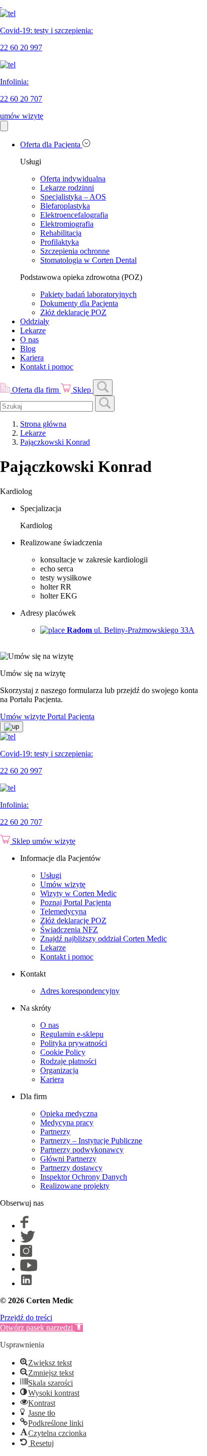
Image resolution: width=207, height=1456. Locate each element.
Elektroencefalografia (74, 215)
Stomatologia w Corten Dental (88, 260)
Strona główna (43, 424)
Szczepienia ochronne (75, 251)
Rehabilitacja (60, 233)
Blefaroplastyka (65, 206)
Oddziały (34, 321)
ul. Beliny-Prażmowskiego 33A (130, 630)
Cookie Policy (62, 1052)
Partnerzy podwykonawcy (82, 1149)
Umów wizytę (62, 884)
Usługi (50, 875)
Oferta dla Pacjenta (51, 144)
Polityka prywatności (73, 1043)
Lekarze (33, 330)
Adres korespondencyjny (80, 991)
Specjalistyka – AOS (73, 196)
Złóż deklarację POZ (73, 312)
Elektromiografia (66, 224)
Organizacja (59, 1070)
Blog (28, 348)
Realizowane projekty (75, 1186)
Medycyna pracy (66, 1122)
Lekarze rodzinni (67, 187)
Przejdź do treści (26, 1317)
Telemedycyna (63, 911)
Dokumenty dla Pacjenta (79, 303)
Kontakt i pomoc (46, 366)
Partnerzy (55, 1131)
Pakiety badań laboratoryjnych (88, 294)
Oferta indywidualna (73, 178)
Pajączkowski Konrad (55, 442)
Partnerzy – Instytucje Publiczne (91, 1140)
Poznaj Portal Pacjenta (75, 902)
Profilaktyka (59, 242)
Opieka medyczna (68, 1113)
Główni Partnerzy (68, 1158)
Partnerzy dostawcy (71, 1167)
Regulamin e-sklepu (72, 1034)
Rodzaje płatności (68, 1061)
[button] (41, 1327)
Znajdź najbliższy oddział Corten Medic (103, 938)
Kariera (32, 357)
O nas (29, 339)
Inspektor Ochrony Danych (83, 1177)
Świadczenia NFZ (69, 929)
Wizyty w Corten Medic (78, 893)
